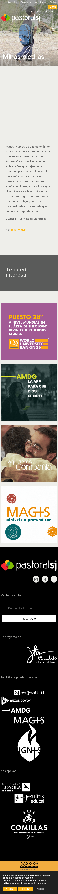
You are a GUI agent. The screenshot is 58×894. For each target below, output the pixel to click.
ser (30, 11)
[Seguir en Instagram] (36, 579)
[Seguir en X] (45, 579)
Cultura (25, 2)
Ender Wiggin (18, 229)
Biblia (53, 2)
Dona (53, 7)
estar (38, 11)
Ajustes (40, 889)
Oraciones (40, 2)
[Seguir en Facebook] (54, 579)
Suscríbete (29, 618)
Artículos (12, 2)
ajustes (42, 883)
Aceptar (9, 889)
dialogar (49, 11)
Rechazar (25, 889)
